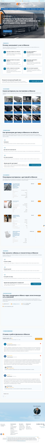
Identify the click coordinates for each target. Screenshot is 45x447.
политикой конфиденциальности (39, 446)
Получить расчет (7, 31)
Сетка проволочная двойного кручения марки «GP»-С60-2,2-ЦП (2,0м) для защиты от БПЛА (16, 185)
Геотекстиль (12, 429)
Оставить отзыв (38, 338)
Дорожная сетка (12, 434)
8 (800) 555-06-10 (5, 4)
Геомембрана (12, 432)
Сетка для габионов (13, 426)
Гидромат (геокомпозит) (14, 433)
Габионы (11, 425)
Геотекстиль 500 (16, 201)
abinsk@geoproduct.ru (16, 303)
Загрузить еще (6, 393)
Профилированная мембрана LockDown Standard (16, 216)
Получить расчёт (36, 283)
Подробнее (39, 231)
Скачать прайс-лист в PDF (20, 31)
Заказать (39, 183)
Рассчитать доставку (36, 164)
